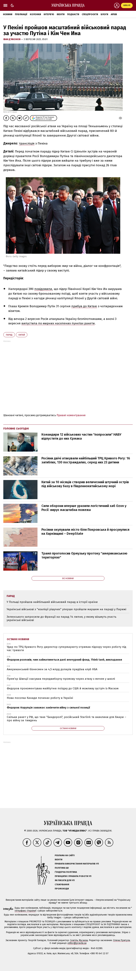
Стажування (62, 884)
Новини (7, 14)
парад (9, 335)
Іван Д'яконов (12, 39)
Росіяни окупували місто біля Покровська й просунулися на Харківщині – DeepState (85, 532)
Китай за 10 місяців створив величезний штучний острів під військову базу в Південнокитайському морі (85, 484)
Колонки (35, 14)
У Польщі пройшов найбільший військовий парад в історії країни (52, 602)
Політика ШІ (62, 868)
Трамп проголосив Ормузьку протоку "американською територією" (84, 555)
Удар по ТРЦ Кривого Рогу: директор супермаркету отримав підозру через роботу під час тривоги (66, 648)
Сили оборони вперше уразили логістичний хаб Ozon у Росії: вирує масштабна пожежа (83, 508)
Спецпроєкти (90, 14)
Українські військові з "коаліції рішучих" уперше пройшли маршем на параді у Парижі (66, 609)
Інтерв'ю (49, 14)
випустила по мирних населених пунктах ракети (58, 323)
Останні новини (18, 639)
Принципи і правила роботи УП (73, 876)
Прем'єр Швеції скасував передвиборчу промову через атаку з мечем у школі (61, 679)
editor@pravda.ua (77, 943)
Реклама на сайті (65, 855)
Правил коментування (71, 415)
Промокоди (62, 888)
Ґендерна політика (66, 872)
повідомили (43, 289)
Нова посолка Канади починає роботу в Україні (40, 698)
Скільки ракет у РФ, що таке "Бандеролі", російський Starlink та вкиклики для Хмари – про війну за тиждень (66, 718)
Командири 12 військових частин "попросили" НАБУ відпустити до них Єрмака (81, 436)
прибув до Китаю (84, 306)
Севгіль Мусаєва (79, 940)
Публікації (21, 14)
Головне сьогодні (16, 428)
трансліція (26, 143)
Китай (21, 335)
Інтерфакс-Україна (25, 910)
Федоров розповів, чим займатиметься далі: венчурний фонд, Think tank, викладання (64, 659)
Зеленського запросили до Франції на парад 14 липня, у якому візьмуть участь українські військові (61, 618)
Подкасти (73, 14)
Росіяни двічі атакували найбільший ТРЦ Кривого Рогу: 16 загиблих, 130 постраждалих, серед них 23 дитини (85, 460)
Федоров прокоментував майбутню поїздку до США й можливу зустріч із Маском (63, 688)
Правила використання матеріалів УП (77, 863)
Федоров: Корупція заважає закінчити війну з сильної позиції (48, 707)
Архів (114, 14)
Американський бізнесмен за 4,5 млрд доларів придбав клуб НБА (52, 669)
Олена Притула (121, 940)
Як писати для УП (65, 880)
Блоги (104, 14)
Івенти (61, 14)
